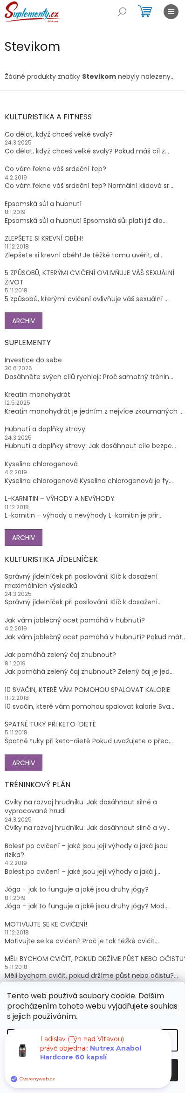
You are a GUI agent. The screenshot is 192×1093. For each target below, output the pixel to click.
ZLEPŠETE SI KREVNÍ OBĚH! (44, 238)
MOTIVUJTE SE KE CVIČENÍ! (46, 924)
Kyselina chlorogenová (41, 464)
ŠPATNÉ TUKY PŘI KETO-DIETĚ (50, 724)
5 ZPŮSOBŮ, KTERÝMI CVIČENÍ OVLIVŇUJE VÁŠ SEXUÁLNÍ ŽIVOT (89, 277)
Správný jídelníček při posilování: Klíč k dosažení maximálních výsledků (81, 581)
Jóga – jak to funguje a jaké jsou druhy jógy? (77, 889)
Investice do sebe (33, 360)
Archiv (23, 320)
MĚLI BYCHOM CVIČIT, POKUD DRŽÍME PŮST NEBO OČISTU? (96, 959)
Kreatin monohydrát (37, 394)
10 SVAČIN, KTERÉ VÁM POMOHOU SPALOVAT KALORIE (87, 689)
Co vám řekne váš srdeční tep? (55, 169)
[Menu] (171, 11)
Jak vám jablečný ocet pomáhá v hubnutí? (75, 620)
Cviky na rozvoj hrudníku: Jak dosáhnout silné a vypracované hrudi (81, 807)
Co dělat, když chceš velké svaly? (59, 134)
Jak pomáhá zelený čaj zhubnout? (60, 654)
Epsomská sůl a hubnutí (43, 204)
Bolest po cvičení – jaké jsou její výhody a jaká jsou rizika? (86, 850)
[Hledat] (122, 11)
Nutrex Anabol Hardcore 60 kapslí (90, 1052)
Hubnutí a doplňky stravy (45, 429)
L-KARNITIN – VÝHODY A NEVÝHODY (60, 498)
